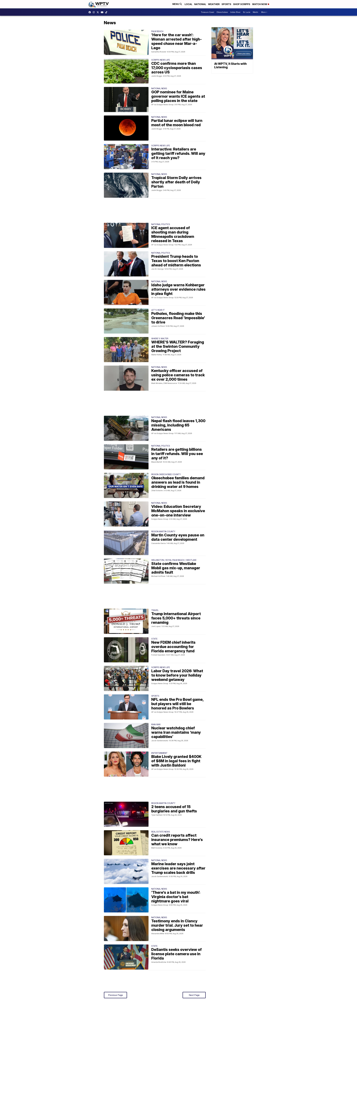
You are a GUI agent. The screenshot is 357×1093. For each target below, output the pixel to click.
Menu (176, 4)
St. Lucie (246, 12)
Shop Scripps (241, 4)
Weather (214, 4)
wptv (94, 12)
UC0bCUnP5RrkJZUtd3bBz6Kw (103, 12)
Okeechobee (222, 12)
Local (188, 4)
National (200, 4)
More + (264, 12)
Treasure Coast (207, 12)
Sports (226, 4)
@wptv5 (107, 12)
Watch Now (260, 4)
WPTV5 (90, 12)
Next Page (194, 995)
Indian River (235, 12)
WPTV (98, 12)
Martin (255, 12)
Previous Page (115, 995)
